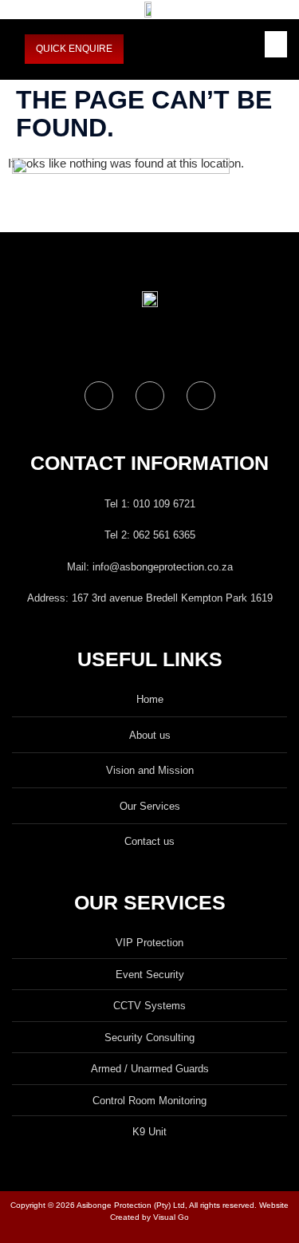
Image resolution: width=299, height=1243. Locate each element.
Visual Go (170, 1217)
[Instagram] (201, 395)
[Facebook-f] (99, 395)
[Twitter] (150, 395)
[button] (276, 44)
